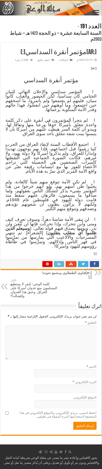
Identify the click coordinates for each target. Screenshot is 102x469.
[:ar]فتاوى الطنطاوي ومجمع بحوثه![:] (67, 273)
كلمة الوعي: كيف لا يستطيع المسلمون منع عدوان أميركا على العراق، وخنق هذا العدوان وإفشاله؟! (33, 288)
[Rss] (70, 452)
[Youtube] (56, 452)
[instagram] (46, 452)
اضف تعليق (43, 60)
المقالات (63, 60)
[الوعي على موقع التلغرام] (40, 452)
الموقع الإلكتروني (85, 397)
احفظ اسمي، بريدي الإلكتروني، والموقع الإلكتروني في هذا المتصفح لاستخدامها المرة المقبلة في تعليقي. (58, 414)
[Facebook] (65, 452)
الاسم (91, 366)
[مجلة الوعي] (51, 8)
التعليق (91, 322)
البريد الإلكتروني (85, 382)
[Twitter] (61, 452)
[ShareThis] (51, 452)
